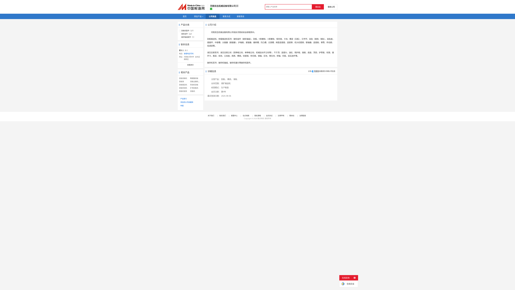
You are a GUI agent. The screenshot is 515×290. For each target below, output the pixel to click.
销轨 (235, 79)
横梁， (230, 79)
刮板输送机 (183, 85)
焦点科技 (261, 118)
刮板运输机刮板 (195, 81)
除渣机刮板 (194, 85)
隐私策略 (257, 116)
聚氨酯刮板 (194, 78)
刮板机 (192, 91)
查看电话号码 (189, 53)
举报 (182, 106)
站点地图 (246, 116)
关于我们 (211, 116)
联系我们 (222, 116)
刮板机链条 (183, 91)
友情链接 (302, 116)
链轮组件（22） (187, 34)
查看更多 (190, 65)
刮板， (224, 79)
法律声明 (281, 116)
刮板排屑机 (183, 78)
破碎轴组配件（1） (188, 37)
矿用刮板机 (194, 88)
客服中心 (234, 116)
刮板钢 (181, 81)
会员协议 (269, 116)
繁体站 (291, 116)
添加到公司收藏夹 (186, 102)
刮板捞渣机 (183, 88)
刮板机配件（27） (187, 31)
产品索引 (183, 99)
